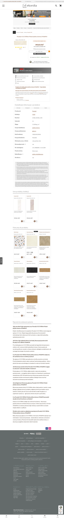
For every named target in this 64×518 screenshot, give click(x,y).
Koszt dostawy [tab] (36, 107)
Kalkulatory (15, 496)
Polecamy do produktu (21, 77)
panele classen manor (32, 455)
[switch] (61, 513)
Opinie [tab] (45, 107)
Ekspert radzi (19, 79)
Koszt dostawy (16, 467)
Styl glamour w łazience (30, 499)
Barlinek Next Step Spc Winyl (43, 261)
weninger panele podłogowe (26, 446)
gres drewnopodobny (21, 440)
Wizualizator (40, 476)
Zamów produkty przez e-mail (22, 76)
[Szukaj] (56, 6)
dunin (22, 443)
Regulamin (15, 472)
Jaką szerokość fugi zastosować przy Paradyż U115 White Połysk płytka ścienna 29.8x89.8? (30, 327)
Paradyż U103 (29, 32)
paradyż (45, 440)
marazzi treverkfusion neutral (41, 452)
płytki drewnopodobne (39, 438)
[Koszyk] (60, 6)
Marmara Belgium (29, 261)
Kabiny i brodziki (29, 472)
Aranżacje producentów (43, 475)
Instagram (40, 490)
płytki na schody (21, 449)
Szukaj (32, 517)
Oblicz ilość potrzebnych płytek (39, 48)
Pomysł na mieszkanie (30, 491)
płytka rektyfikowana (37, 154)
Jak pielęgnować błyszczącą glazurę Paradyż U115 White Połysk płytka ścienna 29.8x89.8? (30, 383)
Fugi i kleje (15, 497)
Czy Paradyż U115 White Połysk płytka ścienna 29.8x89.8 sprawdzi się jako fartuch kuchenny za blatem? (31, 398)
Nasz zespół (15, 479)
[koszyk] (22, 221)
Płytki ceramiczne (29, 467)
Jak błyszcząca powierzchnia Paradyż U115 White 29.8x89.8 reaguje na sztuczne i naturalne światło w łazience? (31, 367)
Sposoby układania (17, 493)
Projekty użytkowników (43, 470)
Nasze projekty (41, 472)
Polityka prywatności (17, 476)
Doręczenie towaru (17, 473)
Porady (14, 489)
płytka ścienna (41, 93)
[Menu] (3, 6)
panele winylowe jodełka (41, 449)
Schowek (44, 517)
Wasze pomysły (41, 469)
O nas (14, 477)
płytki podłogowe (29, 438)
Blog (39, 491)
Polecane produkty (42, 473)
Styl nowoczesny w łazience (31, 496)
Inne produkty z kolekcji (38, 76)
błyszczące (27, 100)
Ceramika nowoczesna (30, 473)
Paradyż (21, 32)
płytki (47, 443)
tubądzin (17, 443)
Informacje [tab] (18, 107)
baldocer (37, 443)
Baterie (27, 476)
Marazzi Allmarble (17, 261)
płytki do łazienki (30, 449)
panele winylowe (45, 446)
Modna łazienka (29, 500)
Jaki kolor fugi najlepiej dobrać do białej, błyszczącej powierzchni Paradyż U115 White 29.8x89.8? (30, 341)
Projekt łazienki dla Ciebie (31, 489)
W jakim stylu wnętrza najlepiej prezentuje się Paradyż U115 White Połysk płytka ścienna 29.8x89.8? (31, 412)
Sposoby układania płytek (39, 81)
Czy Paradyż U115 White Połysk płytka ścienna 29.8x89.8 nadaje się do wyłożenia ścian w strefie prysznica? (31, 355)
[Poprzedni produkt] (14, 32)
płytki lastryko (37, 446)
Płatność (15, 470)
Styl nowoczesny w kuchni (31, 497)
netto (32, 443)
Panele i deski (28, 469)
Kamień (27, 475)
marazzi (27, 443)
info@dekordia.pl (19, 1)
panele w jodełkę (20, 452)
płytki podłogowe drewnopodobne (35, 440)
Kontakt (15, 480)
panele (16, 446)
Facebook (40, 489)
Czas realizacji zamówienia (18, 469)
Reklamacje (15, 475)
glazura (34, 131)
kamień (42, 443)
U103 (33, 114)
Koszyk (57, 517)
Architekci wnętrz (29, 490)
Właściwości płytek (21, 81)
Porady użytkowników (17, 494)
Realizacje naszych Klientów (39, 77)
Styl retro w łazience (30, 493)
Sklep (6, 517)
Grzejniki (28, 470)
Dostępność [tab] (27, 107)
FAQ (18, 83)
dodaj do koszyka (41, 53)
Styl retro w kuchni (29, 494)
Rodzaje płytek (37, 79)
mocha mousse (29, 452)
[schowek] (24, 221)
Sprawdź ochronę (32, 23)
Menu (19, 517)
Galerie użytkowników (42, 467)
